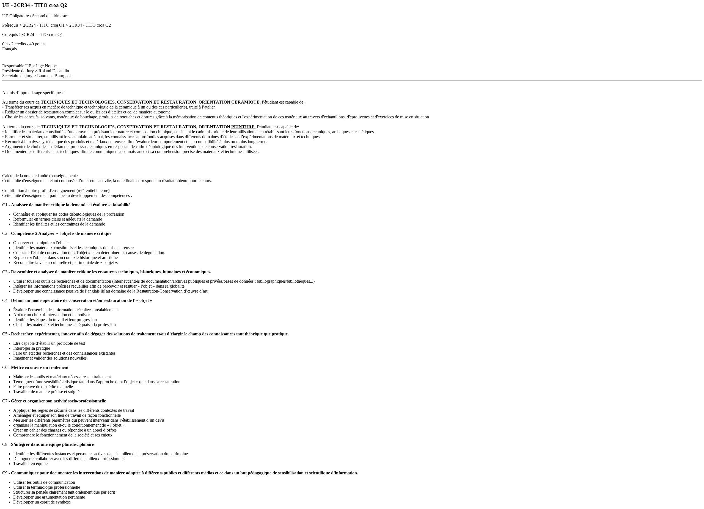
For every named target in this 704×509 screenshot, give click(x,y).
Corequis (10, 34)
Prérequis (10, 25)
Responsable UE (16, 65)
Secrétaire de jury (17, 75)
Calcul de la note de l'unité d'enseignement (39, 175)
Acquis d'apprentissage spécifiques (32, 92)
